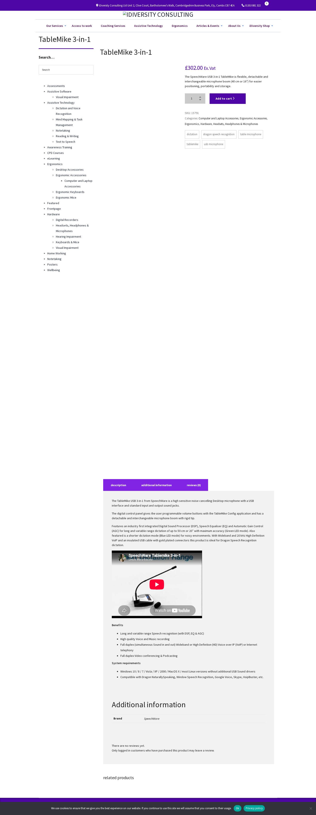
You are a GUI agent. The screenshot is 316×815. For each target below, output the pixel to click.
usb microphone (213, 144)
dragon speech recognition (219, 134)
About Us (234, 26)
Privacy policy (254, 808)
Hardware (206, 124)
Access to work (82, 26)
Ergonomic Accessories (253, 118)
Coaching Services (113, 26)
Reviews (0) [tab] (194, 485)
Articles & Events (207, 26)
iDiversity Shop (259, 26)
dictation (192, 134)
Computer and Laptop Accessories (218, 118)
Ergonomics (180, 26)
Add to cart (224, 98)
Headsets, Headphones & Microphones (235, 124)
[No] (310, 808)
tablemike (192, 144)
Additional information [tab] (156, 485)
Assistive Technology (148, 26)
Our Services (54, 26)
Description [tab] (118, 485)
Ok (237, 808)
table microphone (250, 134)
